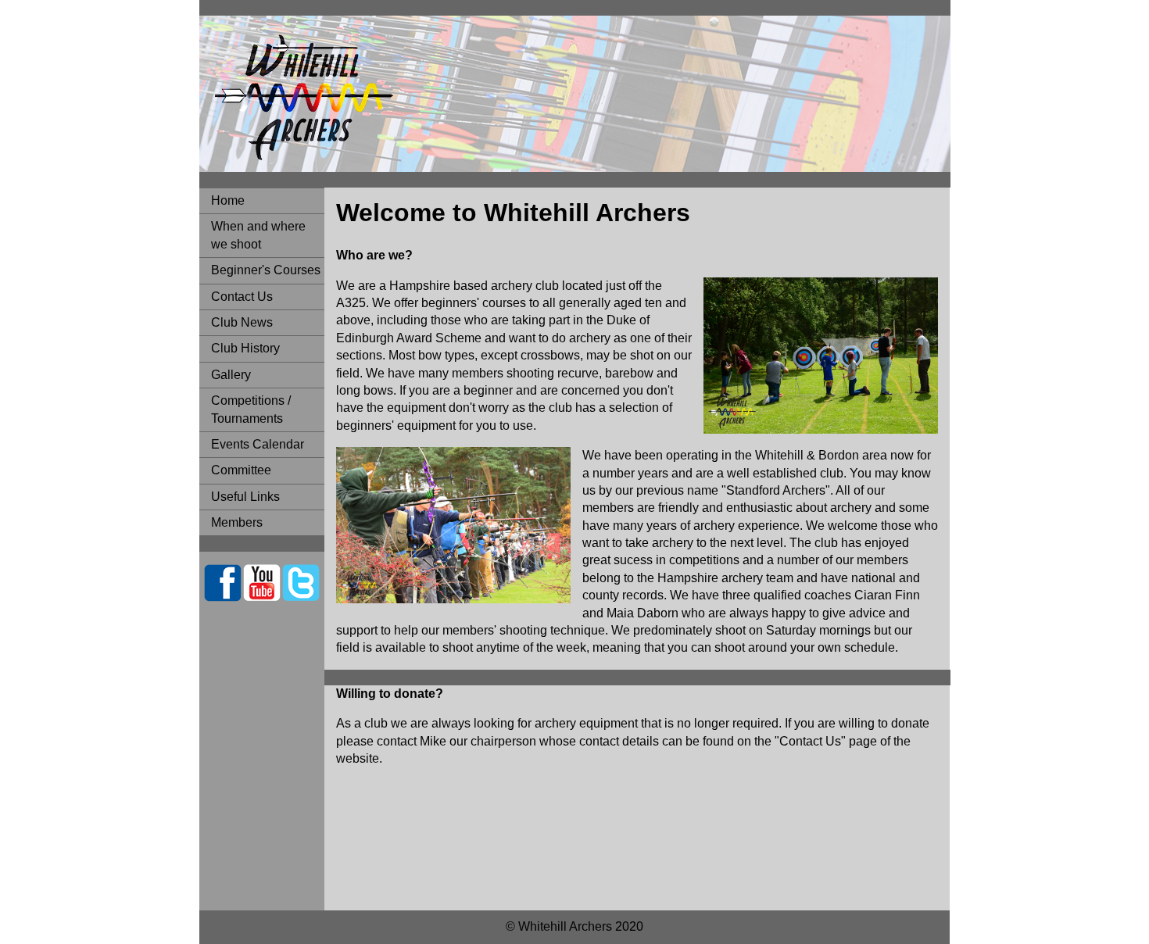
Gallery (231, 374)
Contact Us (242, 296)
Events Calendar (257, 444)
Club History (245, 348)
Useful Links (245, 496)
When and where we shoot (258, 235)
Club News (242, 322)
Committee (241, 470)
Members (237, 522)
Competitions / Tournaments (251, 409)
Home (228, 200)
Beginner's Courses (265, 270)
